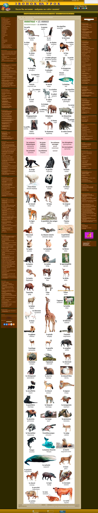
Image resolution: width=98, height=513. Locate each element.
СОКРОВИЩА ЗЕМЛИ (86, 59)
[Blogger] (86, 8)
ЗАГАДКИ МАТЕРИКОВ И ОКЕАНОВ (86, 66)
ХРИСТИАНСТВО (85, 119)
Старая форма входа (9, 326)
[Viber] (82, 8)
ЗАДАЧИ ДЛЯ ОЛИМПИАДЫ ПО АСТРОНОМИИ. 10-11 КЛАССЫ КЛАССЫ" (87, 93)
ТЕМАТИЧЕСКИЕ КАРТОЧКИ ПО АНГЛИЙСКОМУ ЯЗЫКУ (6, 112)
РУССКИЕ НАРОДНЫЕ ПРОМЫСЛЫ (85, 130)
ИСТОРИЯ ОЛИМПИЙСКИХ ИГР (86, 154)
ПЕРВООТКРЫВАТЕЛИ (86, 56)
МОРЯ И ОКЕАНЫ (85, 61)
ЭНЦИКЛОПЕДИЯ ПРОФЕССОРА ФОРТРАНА (86, 24)
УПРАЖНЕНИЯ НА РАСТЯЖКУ (84, 166)
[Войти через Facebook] (7, 324)
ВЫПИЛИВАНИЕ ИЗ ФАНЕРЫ (87, 181)
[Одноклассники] (77, 8)
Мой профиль (81, 6)
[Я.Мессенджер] (74, 8)
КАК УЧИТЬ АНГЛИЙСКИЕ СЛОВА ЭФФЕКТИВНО (6, 114)
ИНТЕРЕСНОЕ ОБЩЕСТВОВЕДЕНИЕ (85, 100)
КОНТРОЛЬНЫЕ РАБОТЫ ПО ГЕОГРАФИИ (86, 78)
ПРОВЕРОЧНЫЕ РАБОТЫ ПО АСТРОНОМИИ (86, 95)
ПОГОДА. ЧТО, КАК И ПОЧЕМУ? (85, 71)
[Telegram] (79, 8)
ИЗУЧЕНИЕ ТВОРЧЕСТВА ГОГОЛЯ (6, 94)
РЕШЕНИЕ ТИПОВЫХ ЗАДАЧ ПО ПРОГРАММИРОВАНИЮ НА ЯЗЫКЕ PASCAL (86, 32)
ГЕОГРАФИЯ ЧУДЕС (85, 58)
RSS (75, 6)
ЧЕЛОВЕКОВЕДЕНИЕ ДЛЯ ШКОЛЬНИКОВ (85, 102)
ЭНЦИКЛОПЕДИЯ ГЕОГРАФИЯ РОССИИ (85, 47)
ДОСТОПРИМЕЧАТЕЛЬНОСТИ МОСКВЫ (87, 136)
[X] (80, 8)
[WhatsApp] (83, 8)
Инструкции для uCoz (86, 245)
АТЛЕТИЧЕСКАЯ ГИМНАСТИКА (84, 162)
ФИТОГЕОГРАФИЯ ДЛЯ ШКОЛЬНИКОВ (85, 53)
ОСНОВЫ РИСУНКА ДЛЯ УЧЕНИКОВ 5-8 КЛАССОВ (86, 144)
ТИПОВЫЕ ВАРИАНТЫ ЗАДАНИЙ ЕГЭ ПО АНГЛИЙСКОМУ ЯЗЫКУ (5, 126)
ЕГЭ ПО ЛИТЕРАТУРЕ (6, 90)
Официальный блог (86, 242)
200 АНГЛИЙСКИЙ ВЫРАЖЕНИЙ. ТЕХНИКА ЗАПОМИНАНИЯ (7, 120)
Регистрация (74, 0)
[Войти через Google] (11, 324)
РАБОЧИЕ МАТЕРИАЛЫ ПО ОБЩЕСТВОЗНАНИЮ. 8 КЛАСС (86, 105)
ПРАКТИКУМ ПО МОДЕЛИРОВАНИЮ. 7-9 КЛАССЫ (85, 29)
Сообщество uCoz (86, 243)
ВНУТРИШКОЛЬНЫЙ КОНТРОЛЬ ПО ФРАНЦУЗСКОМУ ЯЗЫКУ (7, 138)
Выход (86, 6)
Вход (78, 0)
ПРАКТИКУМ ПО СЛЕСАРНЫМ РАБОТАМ (85, 180)
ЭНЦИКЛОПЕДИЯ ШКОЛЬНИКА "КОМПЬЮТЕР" (86, 27)
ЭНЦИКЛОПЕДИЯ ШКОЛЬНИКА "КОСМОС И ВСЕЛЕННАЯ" (86, 90)
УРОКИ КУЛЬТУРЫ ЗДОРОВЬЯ (85, 156)
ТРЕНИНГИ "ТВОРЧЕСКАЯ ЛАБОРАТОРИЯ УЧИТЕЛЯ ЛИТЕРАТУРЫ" (6, 99)
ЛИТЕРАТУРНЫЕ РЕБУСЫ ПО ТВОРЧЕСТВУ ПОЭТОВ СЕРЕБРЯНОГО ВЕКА (6, 107)
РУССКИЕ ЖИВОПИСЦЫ (86, 148)
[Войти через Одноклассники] (14, 324)
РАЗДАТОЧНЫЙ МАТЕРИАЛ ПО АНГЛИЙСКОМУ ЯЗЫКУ (6, 118)
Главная (77, 6)
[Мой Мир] (85, 8)
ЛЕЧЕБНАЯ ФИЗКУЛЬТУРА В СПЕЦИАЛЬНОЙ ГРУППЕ (86, 164)
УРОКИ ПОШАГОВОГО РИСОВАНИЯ (85, 146)
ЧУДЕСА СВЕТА (85, 134)
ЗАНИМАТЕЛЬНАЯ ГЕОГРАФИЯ (85, 44)
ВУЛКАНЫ (84, 62)
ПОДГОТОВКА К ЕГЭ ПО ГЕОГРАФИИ (85, 83)
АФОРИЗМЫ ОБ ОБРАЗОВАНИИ (84, 226)
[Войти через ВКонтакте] (4, 324)
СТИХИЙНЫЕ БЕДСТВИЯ (86, 64)
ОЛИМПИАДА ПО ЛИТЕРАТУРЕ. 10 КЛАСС (5, 104)
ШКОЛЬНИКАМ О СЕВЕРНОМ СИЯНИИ (85, 73)
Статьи (23, 17)
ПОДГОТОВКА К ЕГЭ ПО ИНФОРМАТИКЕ (85, 35)
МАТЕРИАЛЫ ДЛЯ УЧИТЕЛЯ (84, 117)
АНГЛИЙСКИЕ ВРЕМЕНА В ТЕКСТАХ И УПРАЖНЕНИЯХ (6, 116)
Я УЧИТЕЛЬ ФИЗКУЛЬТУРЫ (87, 152)
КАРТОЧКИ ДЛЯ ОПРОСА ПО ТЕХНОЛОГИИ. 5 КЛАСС (88, 178)
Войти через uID (9, 321)
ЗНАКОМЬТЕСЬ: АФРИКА (86, 69)
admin (46, 504)
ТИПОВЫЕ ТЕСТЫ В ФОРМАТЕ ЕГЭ (85, 113)
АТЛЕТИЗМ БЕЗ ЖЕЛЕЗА (86, 168)
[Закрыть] (84, 3)
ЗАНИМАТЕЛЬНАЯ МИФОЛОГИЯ (85, 128)
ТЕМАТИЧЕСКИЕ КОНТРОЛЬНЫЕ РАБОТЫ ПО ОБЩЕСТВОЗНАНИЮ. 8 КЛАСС (86, 108)
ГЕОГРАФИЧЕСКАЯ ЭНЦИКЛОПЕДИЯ (85, 42)
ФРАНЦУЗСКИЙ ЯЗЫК (29, 17)
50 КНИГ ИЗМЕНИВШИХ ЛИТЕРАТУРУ (5, 96)
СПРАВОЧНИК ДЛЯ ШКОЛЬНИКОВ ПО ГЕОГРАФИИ (87, 49)
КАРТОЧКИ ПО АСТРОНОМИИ (84, 87)
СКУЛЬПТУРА (84, 133)
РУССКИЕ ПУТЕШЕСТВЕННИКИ (85, 55)
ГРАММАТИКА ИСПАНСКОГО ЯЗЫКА (5, 128)
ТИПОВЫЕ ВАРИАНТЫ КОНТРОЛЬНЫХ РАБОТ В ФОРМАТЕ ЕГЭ (85, 80)
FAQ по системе (86, 244)
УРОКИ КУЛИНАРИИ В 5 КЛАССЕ (85, 175)
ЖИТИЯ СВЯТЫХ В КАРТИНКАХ (84, 121)
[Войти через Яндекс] (9, 324)
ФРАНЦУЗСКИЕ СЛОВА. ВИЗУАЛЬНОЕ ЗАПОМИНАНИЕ (5, 134)
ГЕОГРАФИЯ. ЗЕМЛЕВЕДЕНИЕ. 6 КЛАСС (86, 75)
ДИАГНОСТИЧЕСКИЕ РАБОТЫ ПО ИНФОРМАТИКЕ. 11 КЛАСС (86, 37)
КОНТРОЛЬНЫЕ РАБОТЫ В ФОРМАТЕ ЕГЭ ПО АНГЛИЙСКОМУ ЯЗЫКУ (6, 123)
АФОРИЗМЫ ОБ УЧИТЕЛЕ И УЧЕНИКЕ (86, 228)
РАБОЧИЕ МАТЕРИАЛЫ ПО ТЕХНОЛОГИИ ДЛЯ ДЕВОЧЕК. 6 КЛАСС (86, 173)
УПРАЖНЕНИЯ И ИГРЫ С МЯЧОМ (85, 158)
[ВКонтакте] (76, 8)
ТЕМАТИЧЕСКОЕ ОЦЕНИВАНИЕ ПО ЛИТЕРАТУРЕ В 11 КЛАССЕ (6, 102)
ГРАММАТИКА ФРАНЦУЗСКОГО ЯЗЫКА (6, 136)
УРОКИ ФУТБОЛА (85, 160)
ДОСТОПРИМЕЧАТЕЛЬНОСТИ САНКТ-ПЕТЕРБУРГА (87, 139)
